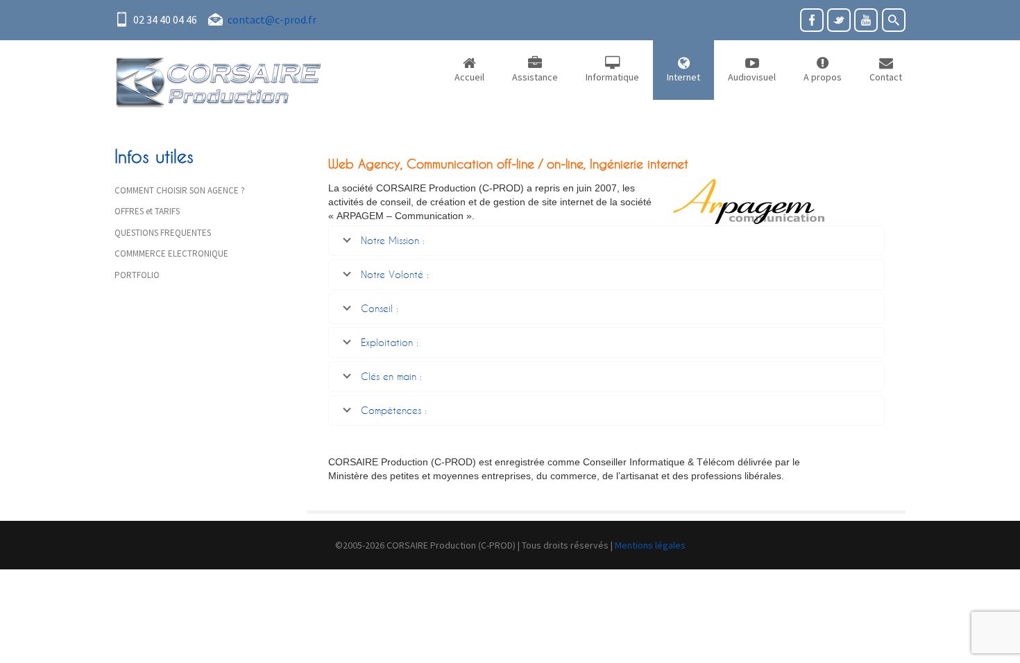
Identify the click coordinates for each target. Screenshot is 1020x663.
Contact (885, 77)
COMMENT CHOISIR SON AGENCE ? (179, 190)
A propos (823, 77)
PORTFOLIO (137, 275)
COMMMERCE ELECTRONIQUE (171, 253)
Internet (683, 77)
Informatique (612, 77)
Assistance (535, 77)
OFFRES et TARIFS (147, 211)
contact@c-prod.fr (272, 19)
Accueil (469, 77)
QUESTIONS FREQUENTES (162, 233)
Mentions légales (650, 545)
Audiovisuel (752, 77)
